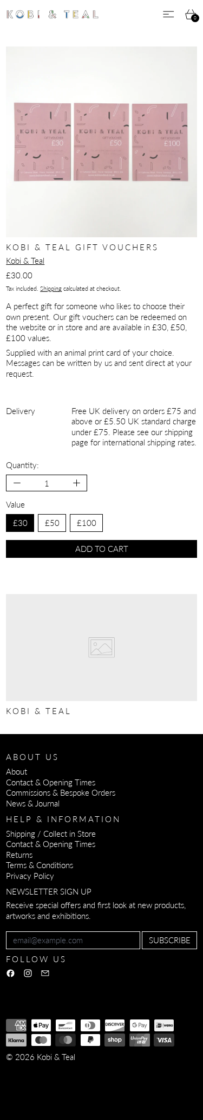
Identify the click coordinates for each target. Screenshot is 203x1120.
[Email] (45, 973)
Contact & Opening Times (50, 782)
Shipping (51, 288)
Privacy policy (85, 1071)
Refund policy (29, 1071)
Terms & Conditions (39, 865)
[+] (77, 483)
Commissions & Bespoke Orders (60, 792)
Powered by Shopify (41, 1096)
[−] (16, 483)
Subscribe (170, 940)
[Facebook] (10, 973)
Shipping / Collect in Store (51, 833)
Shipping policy (31, 1081)
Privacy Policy (30, 876)
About (16, 771)
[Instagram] (27, 973)
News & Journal (33, 803)
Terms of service (145, 1071)
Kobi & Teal (25, 260)
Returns (19, 854)
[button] (101, 141)
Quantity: (22, 465)
